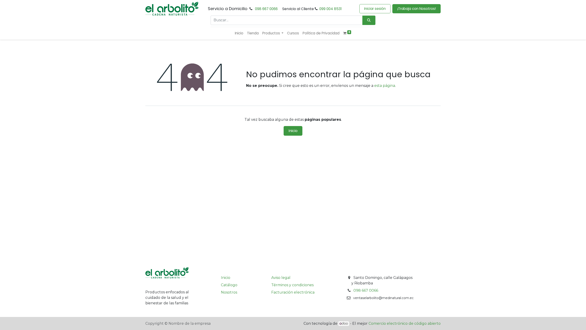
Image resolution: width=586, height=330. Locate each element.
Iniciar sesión (375, 8)
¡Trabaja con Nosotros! (416, 8)
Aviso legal (280, 277)
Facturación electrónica (293, 292)
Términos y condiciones (292, 285)
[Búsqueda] (368, 20)
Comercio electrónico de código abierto (405, 323)
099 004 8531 (330, 8)
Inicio (293, 130)
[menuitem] (239, 33)
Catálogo (229, 285)
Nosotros (229, 292)
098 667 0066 (266, 8)
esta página (384, 85)
